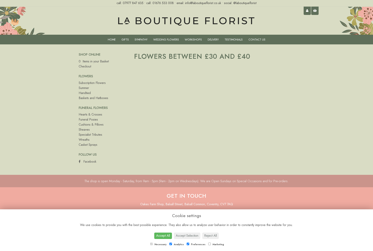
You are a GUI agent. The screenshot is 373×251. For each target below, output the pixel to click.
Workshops (193, 39)
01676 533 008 (163, 3)
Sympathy (141, 39)
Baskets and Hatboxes (93, 98)
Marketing (218, 244)
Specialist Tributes (90, 134)
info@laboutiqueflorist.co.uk (203, 3)
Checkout (85, 66)
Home (112, 39)
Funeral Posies (88, 119)
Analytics (178, 244)
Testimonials (234, 39)
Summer (84, 88)
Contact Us (256, 39)
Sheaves (84, 129)
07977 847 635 (133, 3)
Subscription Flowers (92, 83)
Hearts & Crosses (90, 114)
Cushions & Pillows (91, 124)
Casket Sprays (88, 144)
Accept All (163, 235)
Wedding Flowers (166, 39)
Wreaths (84, 139)
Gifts (125, 39)
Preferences (197, 244)
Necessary (160, 244)
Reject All (210, 235)
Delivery (213, 39)
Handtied (85, 93)
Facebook (89, 161)
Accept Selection (187, 235)
